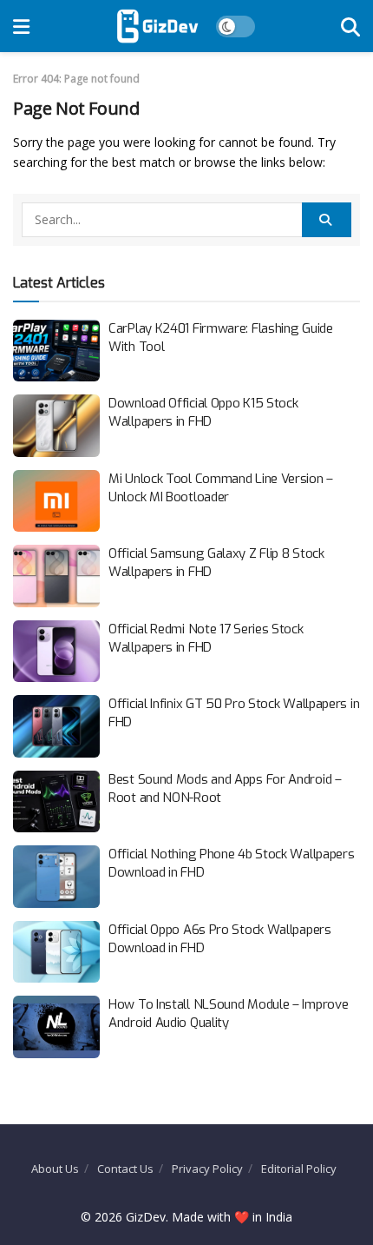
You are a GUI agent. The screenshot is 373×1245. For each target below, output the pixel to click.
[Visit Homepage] (157, 26)
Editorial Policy (299, 1168)
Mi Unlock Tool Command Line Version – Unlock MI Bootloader (220, 488)
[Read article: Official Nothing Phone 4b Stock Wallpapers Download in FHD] (56, 876)
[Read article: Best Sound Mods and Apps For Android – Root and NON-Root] (56, 802)
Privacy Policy (207, 1168)
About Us (55, 1168)
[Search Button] (350, 26)
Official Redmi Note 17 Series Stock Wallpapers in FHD (206, 638)
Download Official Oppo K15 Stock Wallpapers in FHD (203, 412)
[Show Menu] (21, 26)
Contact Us (125, 1168)
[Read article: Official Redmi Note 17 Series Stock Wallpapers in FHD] (56, 651)
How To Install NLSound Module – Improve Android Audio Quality (228, 1013)
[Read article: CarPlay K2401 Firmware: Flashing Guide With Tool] (56, 351)
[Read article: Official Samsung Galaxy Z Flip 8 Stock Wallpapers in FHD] (56, 576)
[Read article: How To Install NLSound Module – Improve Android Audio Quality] (56, 1027)
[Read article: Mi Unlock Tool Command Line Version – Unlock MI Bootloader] (56, 501)
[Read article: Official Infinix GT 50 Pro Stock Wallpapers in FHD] (56, 726)
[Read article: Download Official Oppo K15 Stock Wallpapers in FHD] (56, 425)
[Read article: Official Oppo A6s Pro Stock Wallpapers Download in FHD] (56, 952)
